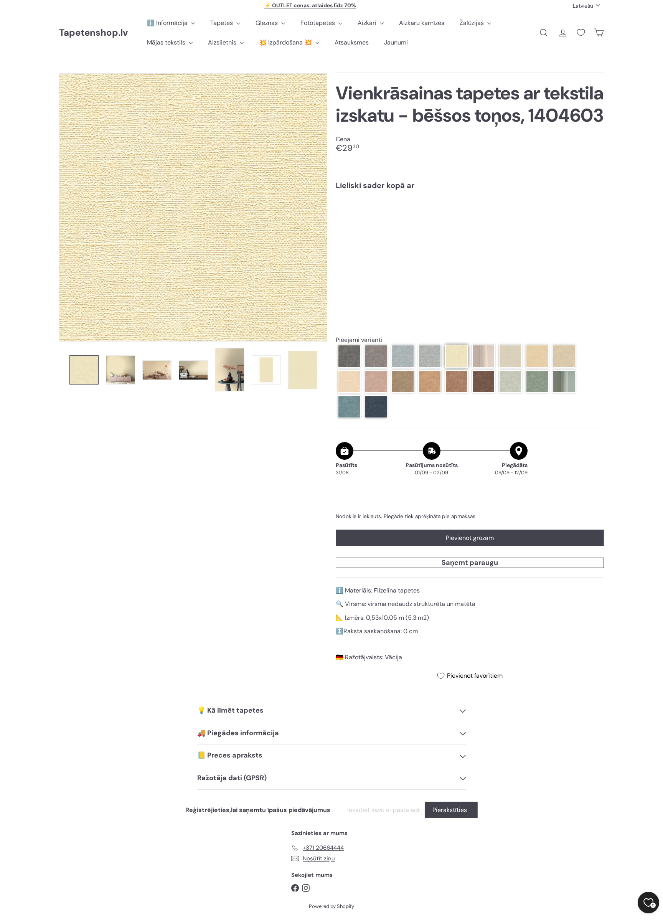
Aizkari (368, 23)
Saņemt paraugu (470, 562)
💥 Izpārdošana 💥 (286, 42)
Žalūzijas (472, 23)
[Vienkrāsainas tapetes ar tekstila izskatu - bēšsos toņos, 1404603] (470, 222)
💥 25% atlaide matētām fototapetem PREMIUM (310, 6)
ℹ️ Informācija (168, 23)
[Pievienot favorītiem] (594, 212)
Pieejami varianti (359, 339)
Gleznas (267, 23)
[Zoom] (193, 207)
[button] (349, 356)
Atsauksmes (352, 42)
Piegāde (393, 516)
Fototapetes (318, 23)
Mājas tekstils (167, 42)
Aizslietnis (223, 42)
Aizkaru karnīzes (421, 23)
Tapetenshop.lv (93, 32)
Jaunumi (396, 42)
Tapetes (222, 23)
